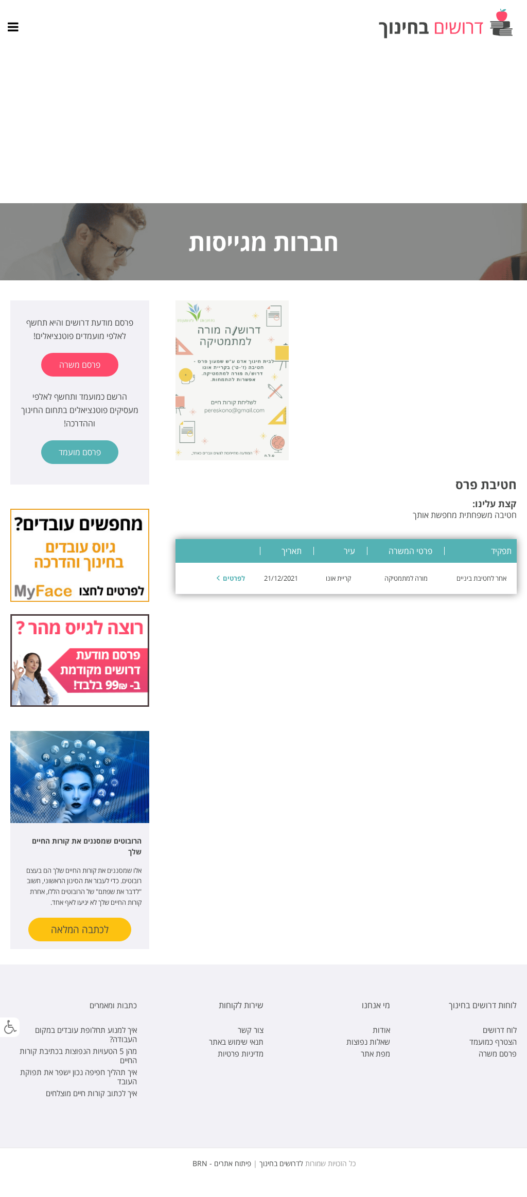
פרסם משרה (79, 364)
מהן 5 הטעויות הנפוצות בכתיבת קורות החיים (78, 1055)
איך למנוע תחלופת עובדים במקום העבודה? (86, 1034)
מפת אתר (375, 1053)
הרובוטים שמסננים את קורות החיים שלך (87, 846)
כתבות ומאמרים (113, 1005)
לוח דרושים (500, 1029)
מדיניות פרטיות (241, 1053)
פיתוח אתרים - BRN (221, 1163)
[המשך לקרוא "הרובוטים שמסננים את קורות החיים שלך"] (79, 777)
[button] (10, 1027)
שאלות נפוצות (368, 1041)
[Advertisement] (263, 126)
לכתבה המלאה (80, 929)
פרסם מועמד (80, 452)
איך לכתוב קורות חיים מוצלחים (91, 1093)
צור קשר (251, 1029)
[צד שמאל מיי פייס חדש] (79, 554)
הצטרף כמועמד (493, 1041)
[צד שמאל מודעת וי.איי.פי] (79, 660)
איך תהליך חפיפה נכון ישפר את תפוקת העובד (78, 1076)
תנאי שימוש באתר (236, 1041)
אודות (381, 1029)
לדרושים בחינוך (281, 1163)
